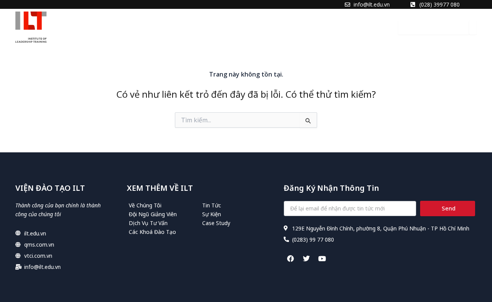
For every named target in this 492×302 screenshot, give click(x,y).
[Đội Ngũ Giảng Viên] (163, 214)
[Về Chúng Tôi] (163, 205)
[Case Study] (237, 223)
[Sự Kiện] (237, 214)
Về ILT (166, 27)
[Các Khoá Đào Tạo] (163, 231)
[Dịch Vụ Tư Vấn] (163, 223)
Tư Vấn (197, 27)
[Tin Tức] (237, 205)
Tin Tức (334, 27)
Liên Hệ (369, 27)
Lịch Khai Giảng (285, 27)
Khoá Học (234, 27)
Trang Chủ (129, 27)
